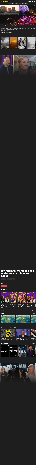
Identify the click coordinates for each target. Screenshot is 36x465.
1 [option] (6, 289)
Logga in (28, 1)
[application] (18, 15)
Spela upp (5, 285)
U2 (6, 32)
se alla (33, 35)
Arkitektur (10, 32)
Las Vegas (3, 32)
